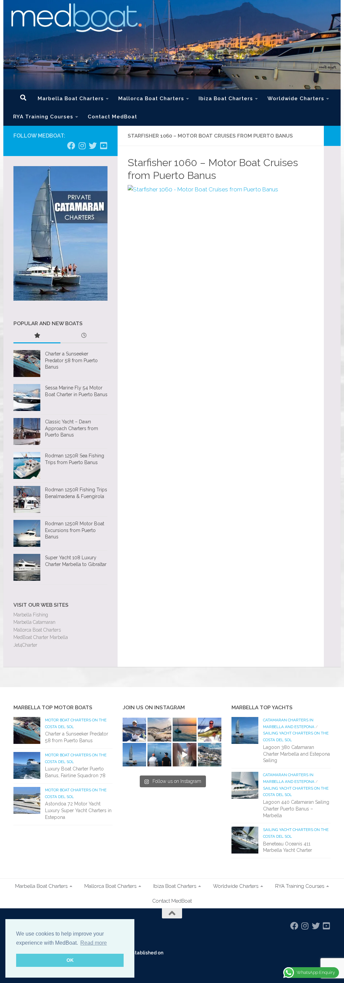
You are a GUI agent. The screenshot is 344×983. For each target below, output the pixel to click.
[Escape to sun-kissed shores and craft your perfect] (159, 730)
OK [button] (70, 960)
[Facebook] (71, 146)
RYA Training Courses (43, 117)
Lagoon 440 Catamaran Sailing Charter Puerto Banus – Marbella (296, 808)
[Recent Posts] (84, 336)
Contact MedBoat (112, 117)
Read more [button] (93, 943)
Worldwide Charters (295, 99)
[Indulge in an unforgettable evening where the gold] (185, 730)
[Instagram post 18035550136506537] (185, 755)
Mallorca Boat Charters (151, 99)
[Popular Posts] (36, 336)
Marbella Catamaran (34, 622)
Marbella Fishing (30, 614)
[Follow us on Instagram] (82, 146)
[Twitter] (93, 146)
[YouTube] (103, 146)
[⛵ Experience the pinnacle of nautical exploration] (134, 755)
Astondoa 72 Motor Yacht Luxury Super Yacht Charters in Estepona (78, 810)
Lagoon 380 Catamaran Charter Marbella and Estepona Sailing (296, 754)
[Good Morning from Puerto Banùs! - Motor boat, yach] (210, 755)
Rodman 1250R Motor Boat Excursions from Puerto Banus (74, 530)
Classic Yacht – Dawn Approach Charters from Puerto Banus (71, 428)
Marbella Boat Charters (71, 99)
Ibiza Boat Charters (226, 99)
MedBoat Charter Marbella (40, 637)
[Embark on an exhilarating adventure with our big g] (134, 730)
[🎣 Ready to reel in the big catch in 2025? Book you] (159, 755)
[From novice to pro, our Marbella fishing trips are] (210, 730)
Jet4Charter (25, 645)
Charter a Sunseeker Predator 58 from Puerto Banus (71, 360)
